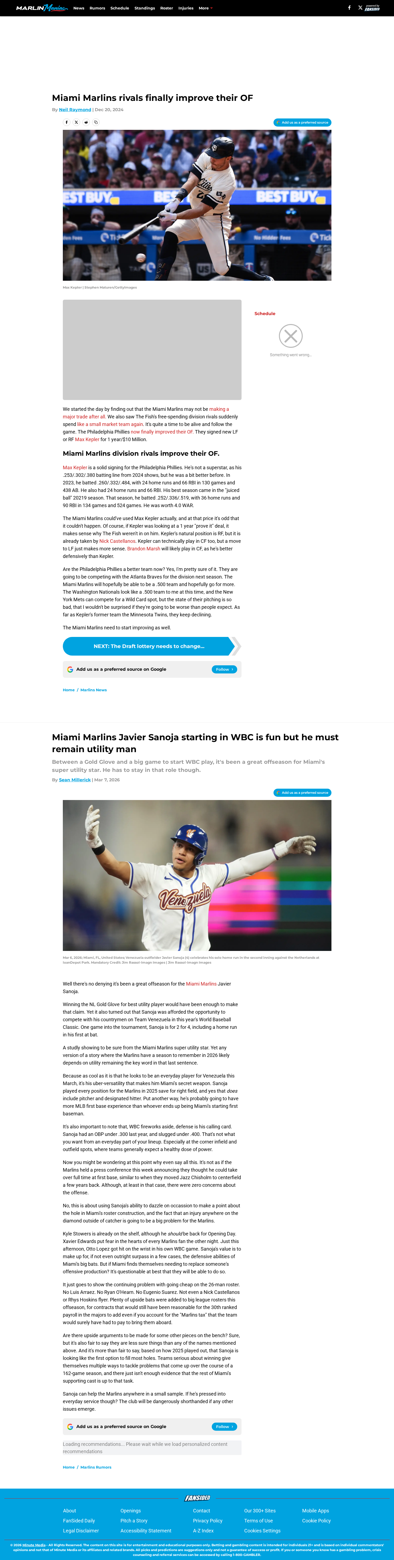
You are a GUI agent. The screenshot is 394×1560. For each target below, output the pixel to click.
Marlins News (93, 690)
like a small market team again (110, 424)
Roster (166, 8)
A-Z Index (203, 1530)
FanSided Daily (79, 1520)
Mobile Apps (315, 1510)
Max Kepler (87, 439)
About (69, 1510)
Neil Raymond (75, 109)
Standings (145, 8)
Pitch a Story (134, 1520)
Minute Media (33, 1545)
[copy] (96, 122)
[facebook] (349, 7)
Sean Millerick (75, 779)
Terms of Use (258, 1520)
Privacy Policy (208, 1520)
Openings (131, 1510)
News (78, 8)
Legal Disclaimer (81, 1530)
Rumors (97, 8)
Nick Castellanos (117, 541)
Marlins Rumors (95, 1467)
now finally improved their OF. (162, 432)
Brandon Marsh (143, 548)
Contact (201, 1510)
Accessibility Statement (146, 1530)
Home (69, 690)
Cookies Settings (262, 1530)
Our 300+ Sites (260, 1510)
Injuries (185, 8)
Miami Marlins (201, 984)
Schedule (119, 8)
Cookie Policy (316, 1520)
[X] (360, 7)
